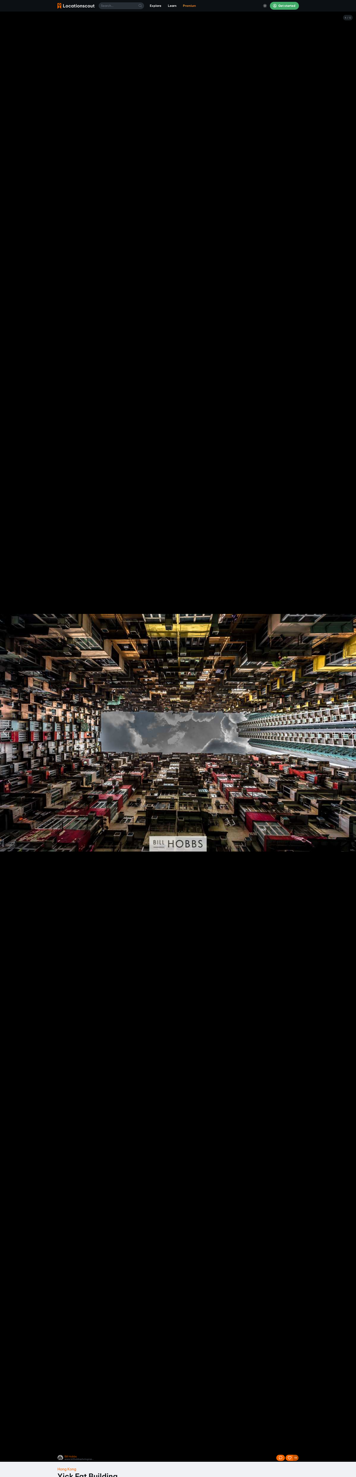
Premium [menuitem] (189, 6)
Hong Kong (66, 1469)
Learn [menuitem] (172, 6)
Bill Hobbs (70, 1456)
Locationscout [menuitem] (76, 6)
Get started (286, 6)
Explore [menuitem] (155, 6)
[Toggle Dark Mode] (265, 6)
